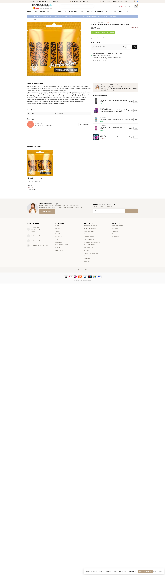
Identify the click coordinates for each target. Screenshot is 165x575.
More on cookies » (157, 571)
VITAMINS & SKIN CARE (103, 11)
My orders (115, 228)
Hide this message (145, 571)
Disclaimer (87, 250)
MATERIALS (88, 11)
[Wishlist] (130, 6)
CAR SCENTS (128, 11)
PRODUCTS (44, 11)
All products (115, 236)
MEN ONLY (61, 11)
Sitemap (86, 256)
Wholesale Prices (89, 247)
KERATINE (117, 11)
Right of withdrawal (89, 239)
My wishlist (115, 231)
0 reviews (107, 22)
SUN (80, 11)
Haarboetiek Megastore (90, 225)
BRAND (35, 11)
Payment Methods (89, 234)
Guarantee (86, 261)
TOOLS (53, 11)
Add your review (84, 124)
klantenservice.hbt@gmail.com (120, 88)
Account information (117, 225)
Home (29, 11)
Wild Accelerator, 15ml (39, 20)
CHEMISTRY (72, 11)
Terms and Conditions (90, 228)
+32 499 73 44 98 (35, 235)
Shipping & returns (89, 231)
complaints (87, 258)
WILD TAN (93, 22)
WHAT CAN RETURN (89, 245)
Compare (32, 189)
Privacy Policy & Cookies (91, 253)
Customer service (47, 211)
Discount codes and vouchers (92, 242)
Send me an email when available (104, 32)
